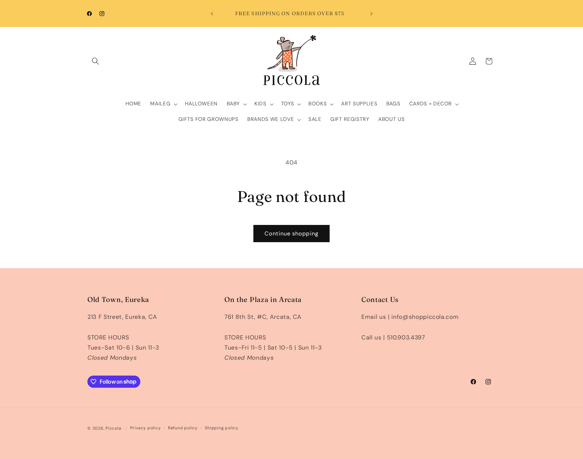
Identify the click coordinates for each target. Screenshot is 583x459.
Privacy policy (145, 428)
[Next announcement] (371, 13)
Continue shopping (291, 233)
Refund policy (183, 428)
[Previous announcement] (211, 13)
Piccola (113, 428)
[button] (95, 61)
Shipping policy (222, 428)
